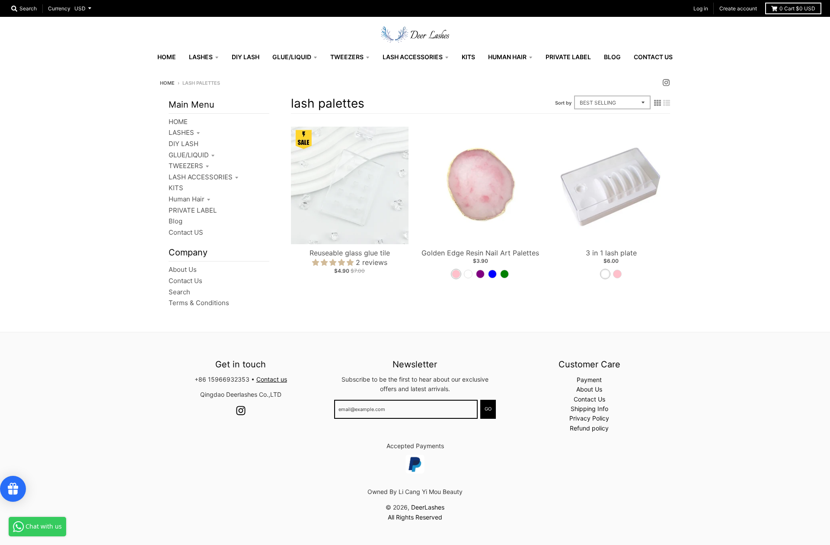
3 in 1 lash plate (611, 253)
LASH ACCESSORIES (201, 177)
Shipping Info (589, 408)
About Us (183, 269)
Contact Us (185, 281)
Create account (738, 8)
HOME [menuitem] (166, 57)
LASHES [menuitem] (201, 57)
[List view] (666, 102)
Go (488, 409)
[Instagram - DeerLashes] (666, 82)
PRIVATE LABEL (193, 210)
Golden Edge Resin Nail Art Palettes (480, 253)
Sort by (563, 103)
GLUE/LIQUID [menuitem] (291, 57)
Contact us (271, 379)
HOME (178, 122)
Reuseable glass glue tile (350, 253)
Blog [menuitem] (612, 57)
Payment (589, 379)
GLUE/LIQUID (189, 155)
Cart (797, 8)
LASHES (181, 132)
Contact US (186, 232)
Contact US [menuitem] (653, 57)
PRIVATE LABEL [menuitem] (568, 57)
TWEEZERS (186, 166)
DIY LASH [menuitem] (245, 57)
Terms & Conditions (199, 303)
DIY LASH (183, 144)
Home (167, 83)
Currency (59, 8)
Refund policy (589, 428)
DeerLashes (427, 507)
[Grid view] (657, 102)
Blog (175, 221)
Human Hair (186, 199)
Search (179, 292)
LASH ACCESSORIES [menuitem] (413, 57)
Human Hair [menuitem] (507, 57)
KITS (176, 188)
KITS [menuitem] (468, 57)
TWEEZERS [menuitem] (347, 57)
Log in (700, 8)
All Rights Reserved (415, 517)
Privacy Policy (589, 418)
